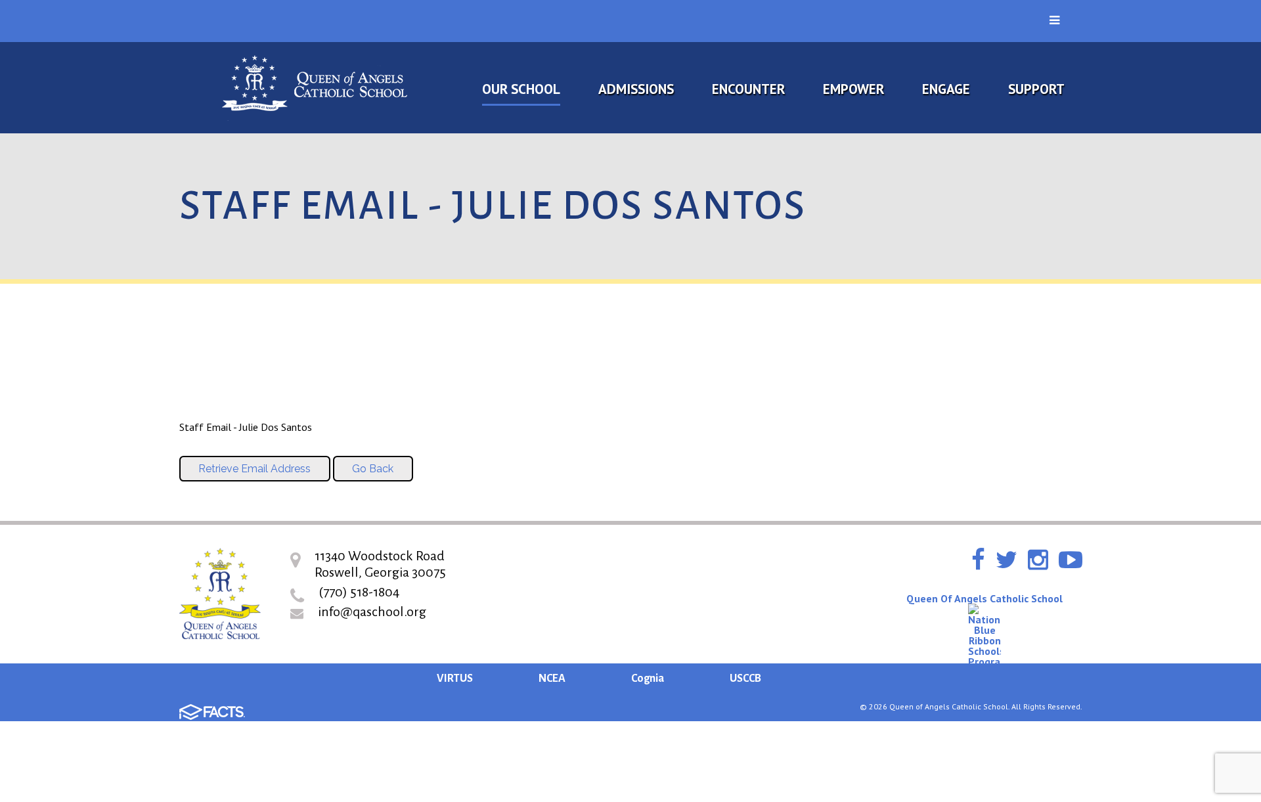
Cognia (647, 678)
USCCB (745, 678)
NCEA (552, 678)
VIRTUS (455, 678)
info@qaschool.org (372, 611)
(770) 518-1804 (359, 592)
